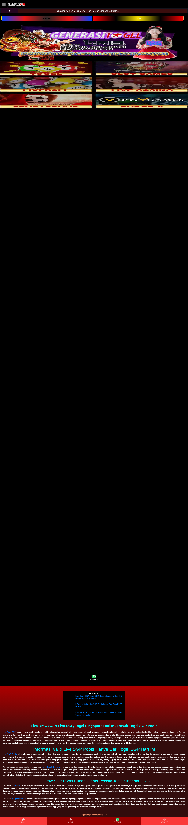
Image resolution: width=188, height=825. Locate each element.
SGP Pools (16, 786)
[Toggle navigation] (4, 4)
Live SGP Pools (10, 754)
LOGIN (138, 18)
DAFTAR (46, 18)
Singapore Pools (19, 799)
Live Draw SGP (9, 732)
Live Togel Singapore (52, 767)
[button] (94, 693)
